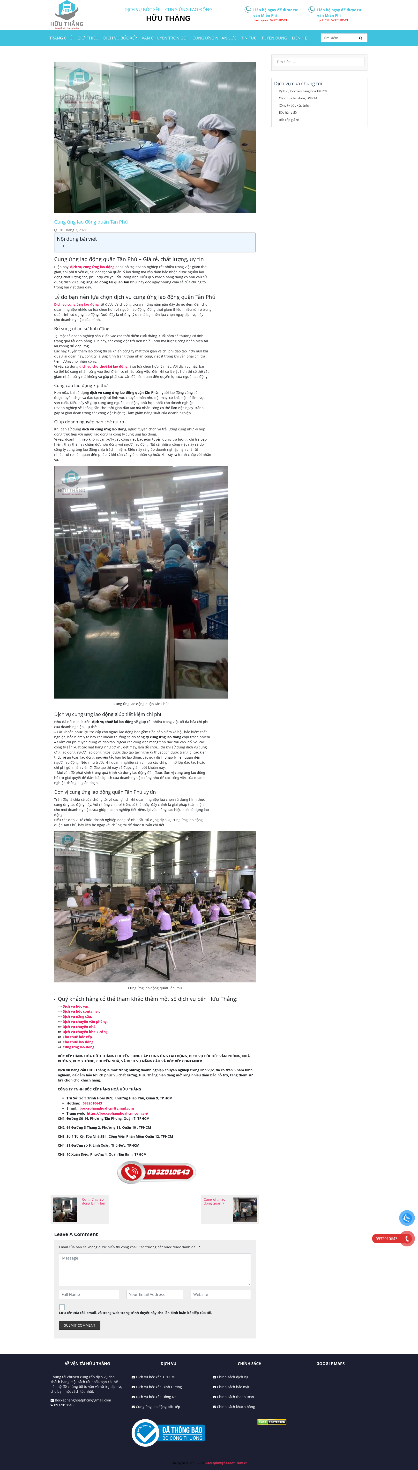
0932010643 (63, 1405)
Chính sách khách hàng (235, 1406)
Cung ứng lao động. (78, 1047)
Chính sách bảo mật (232, 1386)
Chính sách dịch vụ (232, 1377)
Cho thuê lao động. (78, 1042)
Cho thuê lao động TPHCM (298, 98)
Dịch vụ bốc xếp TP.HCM (155, 1377)
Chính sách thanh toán (235, 1396)
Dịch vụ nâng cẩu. (77, 1016)
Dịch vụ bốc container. (81, 1011)
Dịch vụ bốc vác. (76, 1006)
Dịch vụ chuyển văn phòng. (85, 1021)
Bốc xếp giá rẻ (289, 119)
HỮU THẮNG (168, 18)
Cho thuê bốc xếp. (78, 1036)
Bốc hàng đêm (289, 112)
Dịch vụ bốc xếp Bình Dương (158, 1386)
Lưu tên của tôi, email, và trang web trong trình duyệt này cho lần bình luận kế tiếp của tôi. (135, 1312)
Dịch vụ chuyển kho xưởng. (86, 1031)
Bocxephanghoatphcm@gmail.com (82, 1400)
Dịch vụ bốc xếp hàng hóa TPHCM (303, 91)
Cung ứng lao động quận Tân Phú (91, 221)
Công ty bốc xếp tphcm (295, 105)
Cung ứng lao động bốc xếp (157, 1406)
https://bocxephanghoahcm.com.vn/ (117, 1113)
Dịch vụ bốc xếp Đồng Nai (156, 1396)
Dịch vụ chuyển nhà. (79, 1026)
